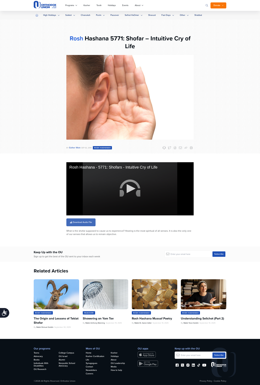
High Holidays (49, 15)
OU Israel (63, 356)
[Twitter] (169, 147)
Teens (36, 353)
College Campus (66, 353)
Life (87, 359)
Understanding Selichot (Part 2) (202, 318)
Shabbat (198, 15)
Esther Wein (74, 147)
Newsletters (91, 370)
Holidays (112, 5)
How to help (116, 370)
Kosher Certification (95, 356)
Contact (89, 366)
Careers (89, 373)
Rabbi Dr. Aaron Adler (143, 323)
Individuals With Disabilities (41, 364)
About (137, 5)
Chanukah (85, 15)
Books (37, 359)
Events (125, 5)
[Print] (191, 147)
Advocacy (38, 356)
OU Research (40, 369)
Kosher (87, 5)
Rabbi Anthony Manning (95, 323)
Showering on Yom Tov (98, 318)
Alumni (62, 359)
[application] (130, 188)
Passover (114, 15)
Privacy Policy (206, 381)
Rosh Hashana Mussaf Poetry (152, 318)
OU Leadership (118, 363)
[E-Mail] (180, 147)
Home (88, 353)
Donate (217, 5)
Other (182, 15)
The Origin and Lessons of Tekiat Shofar (56, 320)
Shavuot (152, 15)
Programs (69, 5)
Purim (98, 15)
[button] (130, 188)
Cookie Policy (220, 381)
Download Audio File (82, 222)
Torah (99, 5)
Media (113, 366)
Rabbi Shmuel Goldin (44, 327)
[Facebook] (175, 147)
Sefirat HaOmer (132, 15)
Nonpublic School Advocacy (67, 364)
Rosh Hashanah (102, 147)
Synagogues (91, 363)
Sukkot (68, 15)
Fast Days (166, 15)
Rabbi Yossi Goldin (191, 323)
